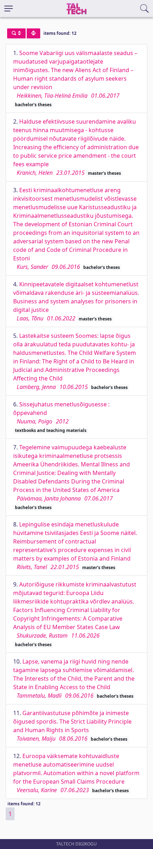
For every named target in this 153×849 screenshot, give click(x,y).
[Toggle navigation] (8, 8)
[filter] (16, 33)
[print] (33, 33)
